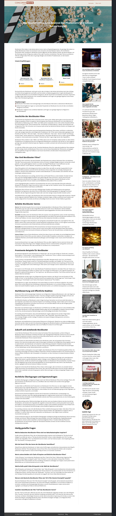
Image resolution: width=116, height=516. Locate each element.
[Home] (24, 3)
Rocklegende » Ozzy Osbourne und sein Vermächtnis (91, 177)
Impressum (61, 514)
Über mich (98, 3)
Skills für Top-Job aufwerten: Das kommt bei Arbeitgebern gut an (90, 281)
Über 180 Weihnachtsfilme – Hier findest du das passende (90, 140)
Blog (66, 514)
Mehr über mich (87, 427)
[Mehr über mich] (87, 405)
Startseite (91, 3)
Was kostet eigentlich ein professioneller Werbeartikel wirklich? (88, 211)
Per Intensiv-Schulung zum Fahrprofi (88, 248)
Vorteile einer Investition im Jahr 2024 (89, 316)
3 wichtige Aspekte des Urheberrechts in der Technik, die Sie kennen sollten (91, 384)
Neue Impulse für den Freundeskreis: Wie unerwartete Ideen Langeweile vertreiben (90, 105)
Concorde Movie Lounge (25, 514)
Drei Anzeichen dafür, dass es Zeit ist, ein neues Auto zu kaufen (91, 350)
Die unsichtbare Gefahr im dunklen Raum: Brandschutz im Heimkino (91, 70)
